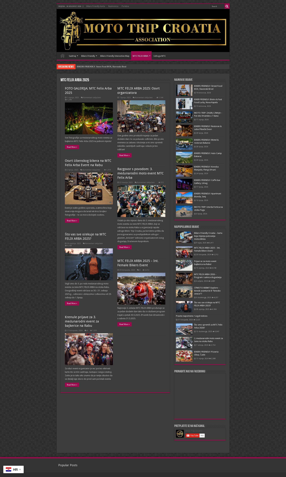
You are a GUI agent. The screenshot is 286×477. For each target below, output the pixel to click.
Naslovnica (113, 6)
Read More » (72, 147)
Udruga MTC (160, 56)
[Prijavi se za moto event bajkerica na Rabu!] (184, 265)
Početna (125, 6)
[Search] (227, 6)
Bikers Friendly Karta (95, 6)
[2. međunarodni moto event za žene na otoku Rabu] (184, 342)
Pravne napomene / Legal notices (191, 316)
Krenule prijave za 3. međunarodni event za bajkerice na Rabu (82, 321)
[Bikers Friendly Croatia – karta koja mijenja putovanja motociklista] (184, 237)
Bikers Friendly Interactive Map (114, 56)
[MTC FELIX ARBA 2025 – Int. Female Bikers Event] (184, 252)
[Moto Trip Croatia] (143, 30)
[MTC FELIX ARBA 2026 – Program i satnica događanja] (184, 278)
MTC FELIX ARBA (140, 56)
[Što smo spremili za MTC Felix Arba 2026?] (184, 329)
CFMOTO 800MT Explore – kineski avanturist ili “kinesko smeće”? (207, 290)
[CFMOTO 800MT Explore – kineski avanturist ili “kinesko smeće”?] (184, 292)
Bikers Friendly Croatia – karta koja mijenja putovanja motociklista (208, 236)
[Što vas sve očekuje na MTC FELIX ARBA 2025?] (184, 306)
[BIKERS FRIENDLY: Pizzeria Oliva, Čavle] (184, 356)
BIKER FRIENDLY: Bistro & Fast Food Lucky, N (98, 66)
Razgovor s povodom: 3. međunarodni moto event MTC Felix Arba (140, 173)
